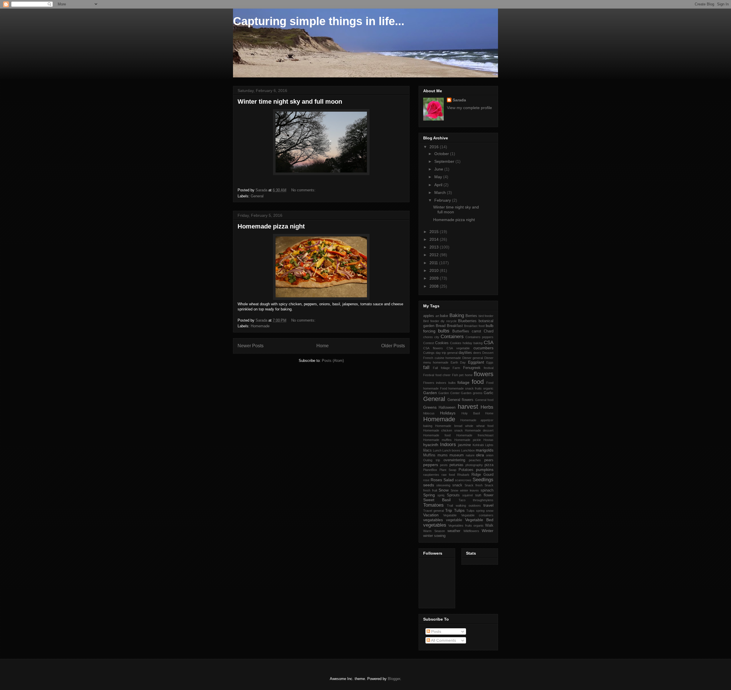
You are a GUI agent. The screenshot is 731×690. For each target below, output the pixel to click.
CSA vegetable (458, 348)
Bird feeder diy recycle (440, 321)
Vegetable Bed (479, 520)
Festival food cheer (437, 375)
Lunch (437, 450)
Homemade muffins (437, 440)
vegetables (434, 525)
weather (453, 531)
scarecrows (463, 480)
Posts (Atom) (333, 360)
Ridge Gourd (482, 475)
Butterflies (460, 331)
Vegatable (450, 515)
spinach (487, 490)
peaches (475, 460)
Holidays (447, 413)
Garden (430, 392)
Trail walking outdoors (464, 505)
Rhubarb (463, 474)
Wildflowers (471, 531)
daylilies (465, 353)
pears (488, 460)
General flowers (460, 400)
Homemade (260, 326)
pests (444, 465)
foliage (463, 382)
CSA (488, 342)
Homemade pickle (467, 440)
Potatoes (466, 470)
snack (457, 485)
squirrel (467, 495)
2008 (434, 286)
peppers (430, 464)
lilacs (427, 450)
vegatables (433, 520)
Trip (448, 510)
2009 (434, 278)
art (437, 316)
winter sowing (434, 536)
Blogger (394, 679)
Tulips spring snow (479, 510)
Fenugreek (472, 368)
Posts (435, 631)
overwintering (454, 460)
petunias (456, 465)
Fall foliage (441, 368)
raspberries (431, 474)
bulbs (443, 331)
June (439, 169)
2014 (434, 239)
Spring (429, 495)
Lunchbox (468, 450)
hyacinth (430, 444)
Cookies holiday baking (466, 343)
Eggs (489, 362)
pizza (489, 465)
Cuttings (429, 352)
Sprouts (453, 495)
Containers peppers (479, 337)
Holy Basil (470, 413)
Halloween (447, 408)
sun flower (484, 495)
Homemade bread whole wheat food (464, 426)
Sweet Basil (437, 500)
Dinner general (472, 358)
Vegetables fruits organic (466, 525)
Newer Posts (251, 345)
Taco (462, 500)
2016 (434, 147)
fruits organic (484, 388)
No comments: (304, 190)
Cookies (442, 343)
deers (477, 352)
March (440, 192)
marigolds (484, 450)
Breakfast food (474, 326)
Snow (444, 490)
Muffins (429, 455)
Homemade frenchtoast (474, 435)
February (443, 200)
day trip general (446, 352)
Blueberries (467, 321)
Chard (488, 331)
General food (484, 400)
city (436, 337)
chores (428, 337)
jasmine (464, 445)
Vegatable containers (477, 515)
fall (426, 367)
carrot (476, 331)
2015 (434, 231)
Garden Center (448, 393)
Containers (452, 336)
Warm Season (434, 531)
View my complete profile (469, 107)
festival (488, 368)
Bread (440, 326)
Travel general (433, 510)
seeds (428, 485)
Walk (489, 525)
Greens (430, 407)
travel (488, 505)
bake (444, 316)
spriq (440, 495)
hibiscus (429, 413)
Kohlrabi (478, 445)
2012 (434, 254)
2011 (434, 262)
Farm (456, 368)
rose (426, 480)
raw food (448, 474)
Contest (428, 343)
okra (480, 455)
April (438, 184)
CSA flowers (433, 348)
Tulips (459, 510)
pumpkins (484, 469)
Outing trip (431, 460)
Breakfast (455, 326)
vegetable (454, 520)
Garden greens (471, 393)
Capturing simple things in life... (318, 21)
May (438, 176)
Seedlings (483, 479)
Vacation (431, 515)
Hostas (488, 440)
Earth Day (458, 362)
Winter (487, 530)
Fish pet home (462, 375)
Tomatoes (433, 505)
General (257, 196)
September (444, 161)
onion (489, 455)
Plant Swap (447, 470)
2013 (434, 247)
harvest (468, 406)
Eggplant (476, 362)
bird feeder (486, 316)
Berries (471, 316)
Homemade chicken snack (443, 430)
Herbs (487, 407)
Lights (489, 445)
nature (470, 455)
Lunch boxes (451, 450)
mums (442, 455)
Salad (448, 480)
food (478, 381)
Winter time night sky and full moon (290, 101)
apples (428, 316)
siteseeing (443, 485)
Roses (436, 480)
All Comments (443, 640)
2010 (434, 270)
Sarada (459, 100)
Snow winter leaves (465, 490)
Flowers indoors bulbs (439, 382)
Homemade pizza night (271, 226)
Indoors (448, 444)
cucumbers (483, 348)
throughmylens (483, 500)
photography (474, 465)
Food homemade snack (457, 388)
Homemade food (437, 435)
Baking (456, 315)
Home (322, 345)
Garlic (488, 393)
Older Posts (393, 345)
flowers (483, 374)
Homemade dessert (479, 430)
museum (456, 455)
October (442, 153)
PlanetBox (430, 470)
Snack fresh (474, 485)
